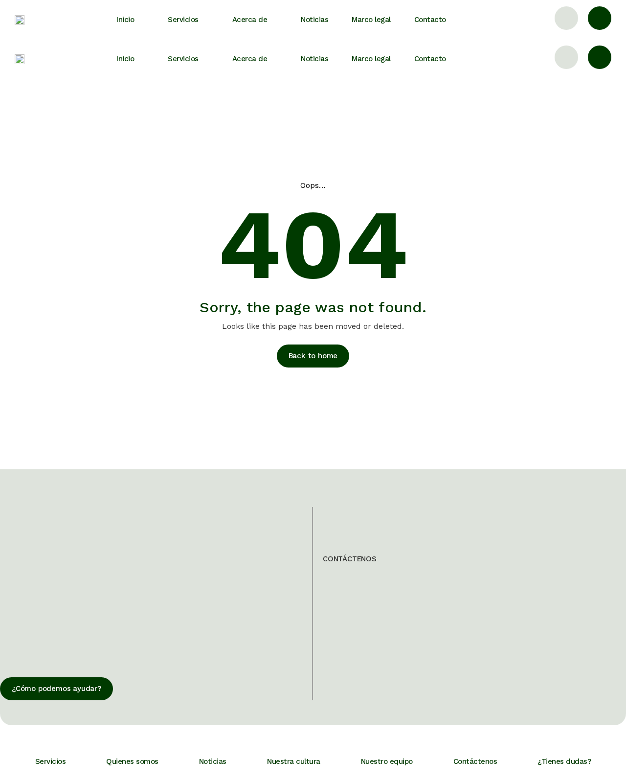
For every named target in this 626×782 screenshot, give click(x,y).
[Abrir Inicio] (142, 20)
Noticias (212, 761)
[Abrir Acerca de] (275, 20)
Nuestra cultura (293, 761)
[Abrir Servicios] (207, 20)
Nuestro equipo (387, 761)
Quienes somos (132, 761)
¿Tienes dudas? (564, 761)
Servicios (50, 761)
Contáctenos (475, 761)
